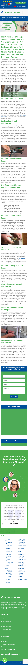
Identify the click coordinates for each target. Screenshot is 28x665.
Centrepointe (22, 564)
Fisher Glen (21, 547)
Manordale (8, 573)
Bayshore (21, 576)
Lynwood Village (9, 575)
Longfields (8, 576)
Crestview (21, 556)
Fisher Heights (22, 545)
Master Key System (7, 621)
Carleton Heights (23, 567)
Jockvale (8, 581)
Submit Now (14, 396)
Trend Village (9, 545)
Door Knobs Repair (7, 629)
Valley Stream (9, 542)
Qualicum (8, 557)
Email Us (6, 654)
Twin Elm (8, 544)
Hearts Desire (22, 539)
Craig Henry (22, 557)
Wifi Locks (5, 641)
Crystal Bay (21, 554)
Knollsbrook (8, 579)
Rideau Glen (8, 556)
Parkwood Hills (9, 562)
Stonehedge (8, 548)
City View (21, 562)
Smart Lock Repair (7, 626)
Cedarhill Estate (22, 565)
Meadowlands (9, 571)
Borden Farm (22, 571)
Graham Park (22, 542)
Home (2, 17)
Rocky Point (8, 554)
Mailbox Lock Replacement (9, 644)
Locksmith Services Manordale (12, 17)
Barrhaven (21, 578)
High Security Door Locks (8, 619)
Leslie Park (8, 578)
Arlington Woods (23, 579)
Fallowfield (21, 548)
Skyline (7, 550)
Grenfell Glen (22, 540)
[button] (11, 474)
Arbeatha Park (22, 581)
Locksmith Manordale (13, 663)
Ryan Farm (8, 553)
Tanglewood (8, 547)
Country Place (22, 559)
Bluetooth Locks (6, 639)
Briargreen (21, 568)
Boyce (20, 570)
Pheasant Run (9, 561)
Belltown (21, 573)
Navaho (7, 565)
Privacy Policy (6, 636)
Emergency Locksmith (8, 646)
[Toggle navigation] (24, 12)
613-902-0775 (20, 3)
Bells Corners (22, 575)
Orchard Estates (9, 564)
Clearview (21, 561)
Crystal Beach (22, 553)
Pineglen (8, 559)
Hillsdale (8, 582)
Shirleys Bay (9, 551)
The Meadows (9, 570)
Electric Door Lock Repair (8, 624)
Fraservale (21, 544)
